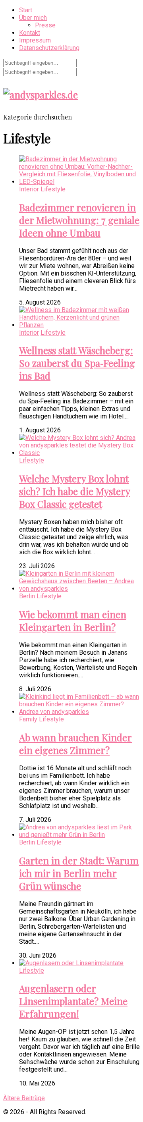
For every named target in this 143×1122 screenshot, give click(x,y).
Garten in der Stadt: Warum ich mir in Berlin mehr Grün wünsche (79, 873)
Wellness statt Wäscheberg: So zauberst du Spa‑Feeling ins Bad (77, 363)
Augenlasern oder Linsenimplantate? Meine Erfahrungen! (73, 1001)
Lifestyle (53, 189)
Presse (45, 25)
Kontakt (29, 33)
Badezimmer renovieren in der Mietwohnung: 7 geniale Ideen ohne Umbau (79, 220)
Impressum (35, 40)
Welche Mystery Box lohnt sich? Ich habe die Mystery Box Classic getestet (74, 491)
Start (25, 10)
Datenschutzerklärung (49, 48)
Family (28, 719)
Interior (29, 189)
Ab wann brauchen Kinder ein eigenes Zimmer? (75, 743)
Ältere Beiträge (24, 1098)
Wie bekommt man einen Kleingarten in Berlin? (72, 620)
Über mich (33, 17)
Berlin (27, 596)
